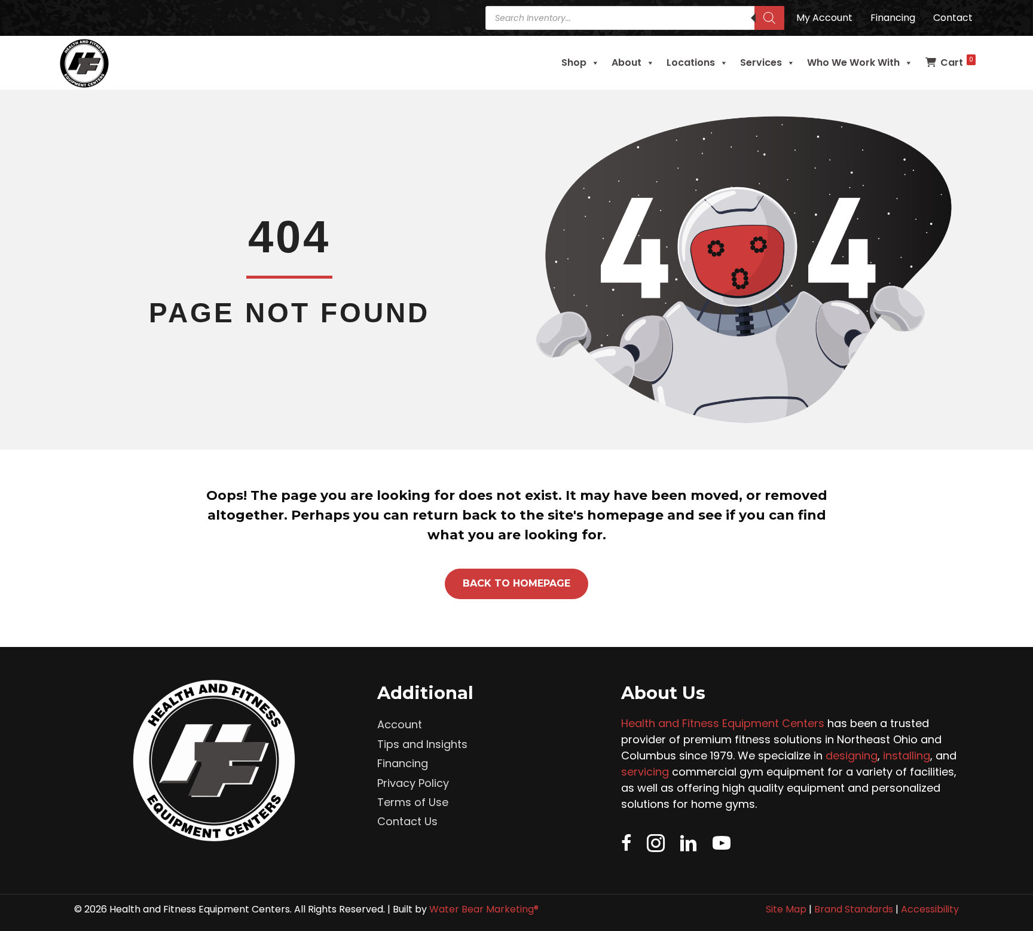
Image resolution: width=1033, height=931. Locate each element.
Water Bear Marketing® (484, 909)
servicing (645, 771)
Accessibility (930, 909)
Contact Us (407, 821)
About (626, 62)
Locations (691, 62)
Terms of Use (412, 802)
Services (761, 62)
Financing (402, 763)
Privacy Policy (413, 783)
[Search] (769, 18)
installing (906, 755)
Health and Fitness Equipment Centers (722, 723)
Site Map (786, 909)
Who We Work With (853, 62)
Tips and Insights (422, 744)
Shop (573, 62)
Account (399, 724)
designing (852, 755)
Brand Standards (853, 909)
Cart (956, 62)
